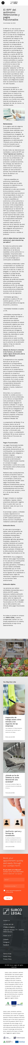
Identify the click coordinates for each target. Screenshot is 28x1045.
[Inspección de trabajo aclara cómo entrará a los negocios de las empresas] (14, 712)
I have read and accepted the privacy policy (13, 891)
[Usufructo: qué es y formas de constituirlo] (14, 824)
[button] (2, 3)
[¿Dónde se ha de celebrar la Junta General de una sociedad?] (14, 769)
